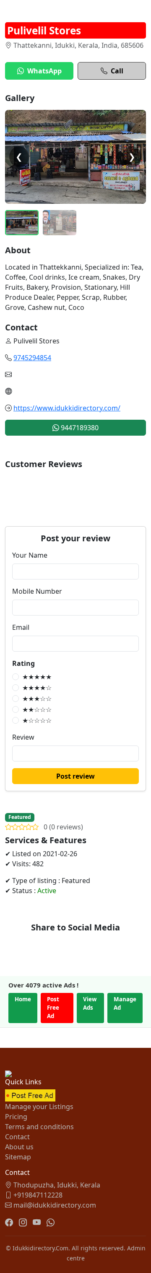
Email (20, 627)
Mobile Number (37, 591)
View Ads (89, 1003)
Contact (17, 1136)
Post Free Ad (53, 1007)
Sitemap (18, 1156)
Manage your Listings (39, 1106)
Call (117, 70)
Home (23, 999)
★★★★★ (37, 676)
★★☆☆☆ (37, 709)
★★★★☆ (37, 687)
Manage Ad (125, 1003)
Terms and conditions (39, 1126)
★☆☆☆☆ (37, 720)
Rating (23, 663)
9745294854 (32, 357)
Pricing (16, 1116)
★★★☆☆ (37, 698)
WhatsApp (44, 70)
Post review (75, 776)
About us (19, 1146)
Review (23, 737)
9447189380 (79, 427)
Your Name (29, 555)
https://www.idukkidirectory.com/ (66, 408)
